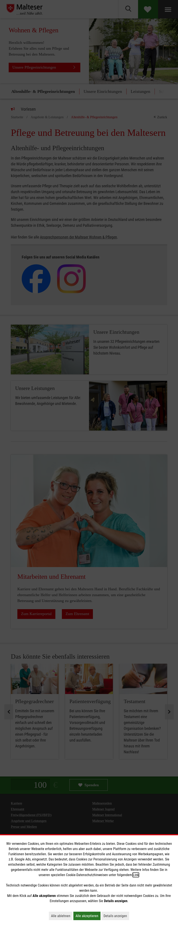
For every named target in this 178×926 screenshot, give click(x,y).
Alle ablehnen (62, 916)
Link (136, 875)
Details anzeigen (116, 916)
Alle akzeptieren (88, 916)
